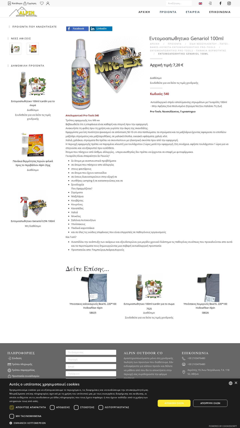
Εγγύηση (31, 3)
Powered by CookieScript (223, 426)
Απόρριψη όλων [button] (210, 403)
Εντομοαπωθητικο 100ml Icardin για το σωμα (149, 304)
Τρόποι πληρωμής (21, 364)
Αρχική (144, 12)
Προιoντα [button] (168, 12)
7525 (149, 308)
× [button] (235, 383)
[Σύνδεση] (210, 3)
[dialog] (120, 403)
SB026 (205, 312)
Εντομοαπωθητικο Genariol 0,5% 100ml (33, 221)
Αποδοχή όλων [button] (174, 403)
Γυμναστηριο (188, 111)
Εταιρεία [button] (193, 12)
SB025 (92, 312)
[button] (80, 423)
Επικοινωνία (220, 12)
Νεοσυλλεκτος (170, 111)
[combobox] (230, 383)
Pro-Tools (155, 111)
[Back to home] (23, 12)
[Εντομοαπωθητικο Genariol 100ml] (106, 73)
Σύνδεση (16, 358)
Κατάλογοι (16, 3)
